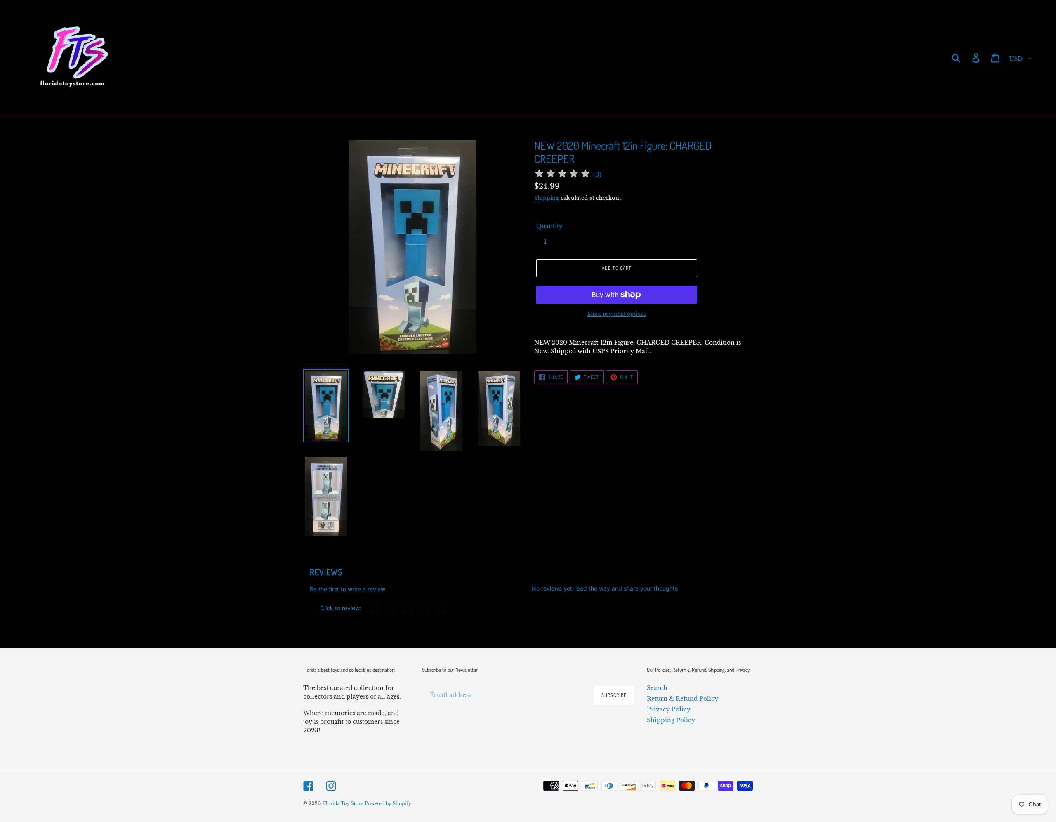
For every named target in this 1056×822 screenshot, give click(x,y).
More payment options (616, 314)
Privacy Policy (669, 709)
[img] (562, 175)
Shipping (546, 197)
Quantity (549, 226)
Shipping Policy (671, 720)
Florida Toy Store (343, 803)
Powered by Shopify (388, 803)
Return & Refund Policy (682, 698)
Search (657, 688)
